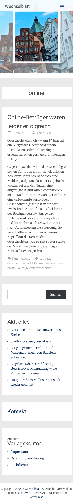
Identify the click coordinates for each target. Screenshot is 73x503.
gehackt (28, 263)
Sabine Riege (44, 133)
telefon (30, 268)
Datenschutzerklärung (27, 458)
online (11, 268)
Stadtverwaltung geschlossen (32, 341)
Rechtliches (19, 465)
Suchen (55, 294)
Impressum (19, 452)
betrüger (45, 258)
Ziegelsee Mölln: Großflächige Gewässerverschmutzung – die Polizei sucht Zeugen (34, 368)
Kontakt (16, 411)
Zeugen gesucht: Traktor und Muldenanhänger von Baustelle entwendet (33, 352)
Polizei (21, 268)
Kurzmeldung (21, 258)
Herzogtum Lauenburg (48, 263)
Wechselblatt (17, 6)
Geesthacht (14, 263)
